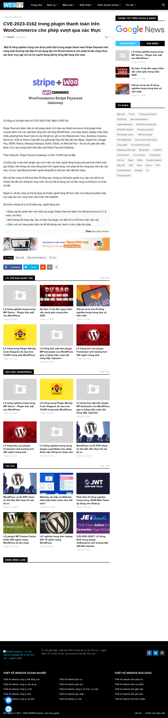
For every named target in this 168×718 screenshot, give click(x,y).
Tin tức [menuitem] (130, 5)
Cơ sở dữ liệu (139, 155)
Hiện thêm (105, 278)
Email (130, 160)
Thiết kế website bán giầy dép (129, 689)
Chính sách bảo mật (155, 713)
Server (149, 165)
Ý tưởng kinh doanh (148, 114)
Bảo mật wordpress (36, 257)
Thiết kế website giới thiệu (71, 694)
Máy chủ (121, 165)
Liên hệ (138, 713)
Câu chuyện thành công (146, 140)
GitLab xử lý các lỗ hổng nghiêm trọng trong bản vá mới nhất (91, 312)
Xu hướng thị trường (140, 145)
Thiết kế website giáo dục (71, 684)
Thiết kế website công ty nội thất (18, 699)
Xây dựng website (145, 129)
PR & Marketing (124, 140)
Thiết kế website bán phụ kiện (129, 694)
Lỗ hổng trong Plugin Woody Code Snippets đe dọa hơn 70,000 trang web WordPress (19, 351)
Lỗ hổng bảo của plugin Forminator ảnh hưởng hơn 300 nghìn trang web (91, 351)
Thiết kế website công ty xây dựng (19, 684)
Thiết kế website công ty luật (17, 694)
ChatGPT (157, 150)
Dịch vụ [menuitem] (51, 5)
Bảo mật (18, 17)
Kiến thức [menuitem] (85, 5)
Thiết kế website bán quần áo (129, 679)
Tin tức (52, 257)
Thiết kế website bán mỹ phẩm (129, 684)
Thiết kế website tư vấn (70, 699)
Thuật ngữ (121, 119)
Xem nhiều (152, 43)
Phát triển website (125, 129)
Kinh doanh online (125, 135)
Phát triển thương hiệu (146, 124)
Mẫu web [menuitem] (68, 5)
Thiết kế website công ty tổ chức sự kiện (78, 689)
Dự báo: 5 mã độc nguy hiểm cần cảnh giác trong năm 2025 (56, 312)
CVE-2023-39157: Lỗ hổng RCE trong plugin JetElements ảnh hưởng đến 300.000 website (92, 541)
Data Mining (154, 155)
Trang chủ (7, 17)
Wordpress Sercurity (126, 150)
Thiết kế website (145, 135)
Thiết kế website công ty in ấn (17, 689)
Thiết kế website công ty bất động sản (21, 679)
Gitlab (139, 160)
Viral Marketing (124, 170)
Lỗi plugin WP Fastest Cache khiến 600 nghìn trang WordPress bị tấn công (19, 539)
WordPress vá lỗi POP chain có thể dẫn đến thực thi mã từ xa (92, 448)
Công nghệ (122, 145)
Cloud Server (123, 155)
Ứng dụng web (123, 175)
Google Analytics (154, 160)
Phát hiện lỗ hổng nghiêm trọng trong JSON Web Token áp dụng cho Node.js (92, 500)
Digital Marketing (124, 124)
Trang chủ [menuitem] (36, 5)
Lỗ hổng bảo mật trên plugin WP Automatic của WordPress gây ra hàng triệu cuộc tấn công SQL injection (56, 353)
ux (147, 170)
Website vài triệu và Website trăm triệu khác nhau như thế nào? (56, 500)
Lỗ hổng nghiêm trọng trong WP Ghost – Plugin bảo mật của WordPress (19, 312)
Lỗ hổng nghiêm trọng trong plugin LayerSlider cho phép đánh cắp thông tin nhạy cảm (56, 448)
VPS (158, 165)
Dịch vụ (120, 160)
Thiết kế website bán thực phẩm (130, 699)
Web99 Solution (35, 713)
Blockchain (144, 150)
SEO (131, 165)
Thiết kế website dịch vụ (70, 679)
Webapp (138, 170)
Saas (139, 165)
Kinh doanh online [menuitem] (108, 5)
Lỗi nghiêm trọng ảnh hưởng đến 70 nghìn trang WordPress (56, 539)
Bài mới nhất (127, 43)
